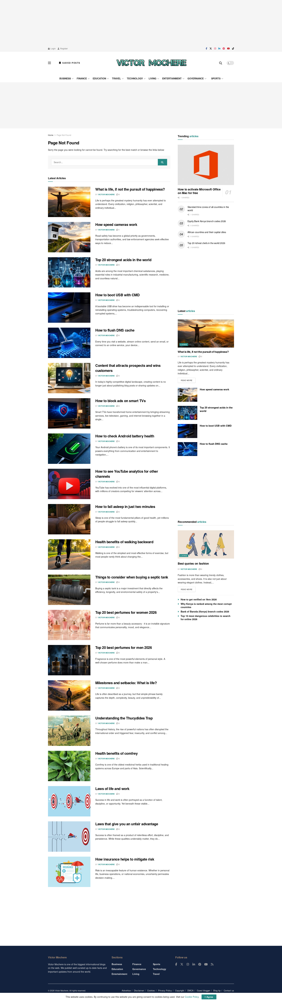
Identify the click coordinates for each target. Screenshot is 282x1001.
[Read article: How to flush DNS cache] (69, 343)
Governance (196, 78)
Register (64, 48)
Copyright (179, 990)
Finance (82, 78)
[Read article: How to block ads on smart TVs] (69, 413)
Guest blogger (203, 990)
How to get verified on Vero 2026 (199, 599)
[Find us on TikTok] (233, 48)
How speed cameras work (116, 224)
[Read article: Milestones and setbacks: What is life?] (69, 695)
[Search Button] (220, 63)
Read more (188, 380)
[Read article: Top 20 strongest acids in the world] (69, 272)
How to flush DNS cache (114, 330)
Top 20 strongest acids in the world (123, 259)
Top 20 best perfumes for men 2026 (123, 647)
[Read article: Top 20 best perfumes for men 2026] (69, 660)
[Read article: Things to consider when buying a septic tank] (69, 590)
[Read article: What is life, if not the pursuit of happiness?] (69, 202)
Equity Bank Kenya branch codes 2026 (207, 221)
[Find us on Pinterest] (224, 48)
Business (65, 78)
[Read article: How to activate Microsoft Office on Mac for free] (206, 165)
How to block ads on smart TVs (120, 400)
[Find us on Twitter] (211, 48)
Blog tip (216, 990)
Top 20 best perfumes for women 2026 (126, 612)
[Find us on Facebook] (206, 48)
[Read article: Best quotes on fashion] (206, 544)
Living (152, 78)
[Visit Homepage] (151, 63)
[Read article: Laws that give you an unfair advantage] (69, 836)
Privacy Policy (165, 990)
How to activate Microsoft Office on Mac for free (199, 191)
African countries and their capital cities (207, 232)
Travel (116, 78)
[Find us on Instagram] (215, 48)
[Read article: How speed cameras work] (69, 237)
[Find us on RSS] (212, 964)
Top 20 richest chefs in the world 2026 (206, 243)
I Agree (209, 996)
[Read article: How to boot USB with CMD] (69, 307)
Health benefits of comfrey (116, 753)
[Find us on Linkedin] (193, 964)
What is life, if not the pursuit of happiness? (130, 189)
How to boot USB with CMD (117, 294)
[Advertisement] (141, 23)
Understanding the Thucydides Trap (124, 718)
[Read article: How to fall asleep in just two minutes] (69, 519)
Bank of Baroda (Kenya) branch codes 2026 (205, 611)
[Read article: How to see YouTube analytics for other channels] (69, 484)
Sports (215, 78)
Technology (135, 78)
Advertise (126, 990)
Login (53, 48)
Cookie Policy (192, 996)
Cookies (151, 990)
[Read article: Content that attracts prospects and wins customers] (69, 378)
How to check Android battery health (124, 436)
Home (50, 135)
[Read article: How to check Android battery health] (69, 448)
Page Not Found (64, 135)
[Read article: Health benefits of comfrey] (69, 766)
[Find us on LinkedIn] (219, 48)
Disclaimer (139, 990)
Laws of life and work (112, 788)
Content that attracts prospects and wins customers (127, 368)
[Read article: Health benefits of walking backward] (69, 554)
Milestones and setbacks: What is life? (126, 682)
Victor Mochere (106, 194)
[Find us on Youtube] (228, 48)
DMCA (190, 990)
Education (99, 78)
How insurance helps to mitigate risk (124, 859)
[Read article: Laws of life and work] (69, 801)
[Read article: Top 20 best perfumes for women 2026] (69, 625)
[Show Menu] (49, 63)
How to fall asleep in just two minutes (125, 506)
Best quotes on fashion (193, 563)
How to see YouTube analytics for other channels (126, 474)
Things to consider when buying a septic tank (131, 577)
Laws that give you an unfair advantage (126, 823)
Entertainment (172, 78)
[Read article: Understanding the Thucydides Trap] (69, 731)
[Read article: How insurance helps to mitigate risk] (69, 872)
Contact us (229, 990)
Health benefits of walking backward (124, 541)
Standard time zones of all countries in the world (208, 208)
